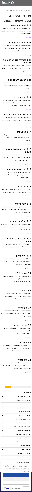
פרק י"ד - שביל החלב (25, 445)
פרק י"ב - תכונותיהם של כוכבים (22, 438)
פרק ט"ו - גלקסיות (26, 449)
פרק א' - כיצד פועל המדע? (24, 396)
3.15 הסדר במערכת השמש (19, 169)
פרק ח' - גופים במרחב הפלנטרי (23, 423)
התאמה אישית (16, 483)
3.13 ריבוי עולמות (23, 204)
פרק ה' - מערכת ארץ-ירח (24, 411)
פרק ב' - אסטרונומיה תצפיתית (23, 400)
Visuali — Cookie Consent (16, 488)
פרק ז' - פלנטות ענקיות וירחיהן (23, 419)
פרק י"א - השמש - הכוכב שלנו (23, 434)
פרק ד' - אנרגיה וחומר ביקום (23, 408)
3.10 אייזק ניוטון (23, 255)
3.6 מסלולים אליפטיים (21, 325)
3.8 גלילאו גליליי (23, 290)
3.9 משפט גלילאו (23, 273)
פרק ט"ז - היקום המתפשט (24, 453)
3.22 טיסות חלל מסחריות (19, 42)
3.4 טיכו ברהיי (24, 359)
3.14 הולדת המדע (23, 186)
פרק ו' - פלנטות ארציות (24, 415)
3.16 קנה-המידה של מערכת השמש (18, 150)
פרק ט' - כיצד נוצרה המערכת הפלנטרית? (20, 427)
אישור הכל (16, 475)
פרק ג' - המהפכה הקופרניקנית (23, 404)
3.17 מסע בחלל (24, 132)
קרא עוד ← (28, 38)
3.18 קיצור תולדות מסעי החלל (17, 114)
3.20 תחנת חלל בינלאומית (19, 79)
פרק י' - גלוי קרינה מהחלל (24, 430)
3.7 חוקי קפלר (24, 307)
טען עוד (16, 377)
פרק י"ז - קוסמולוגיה (25, 457)
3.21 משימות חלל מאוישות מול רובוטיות (17, 61)
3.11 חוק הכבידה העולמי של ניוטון (18, 240)
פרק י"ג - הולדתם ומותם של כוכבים (22, 442)
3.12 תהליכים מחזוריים (20, 221)
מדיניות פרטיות (26, 486)
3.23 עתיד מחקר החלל (21, 25)
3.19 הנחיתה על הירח (21, 97)
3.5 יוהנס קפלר (24, 342)
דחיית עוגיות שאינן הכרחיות (16, 479)
